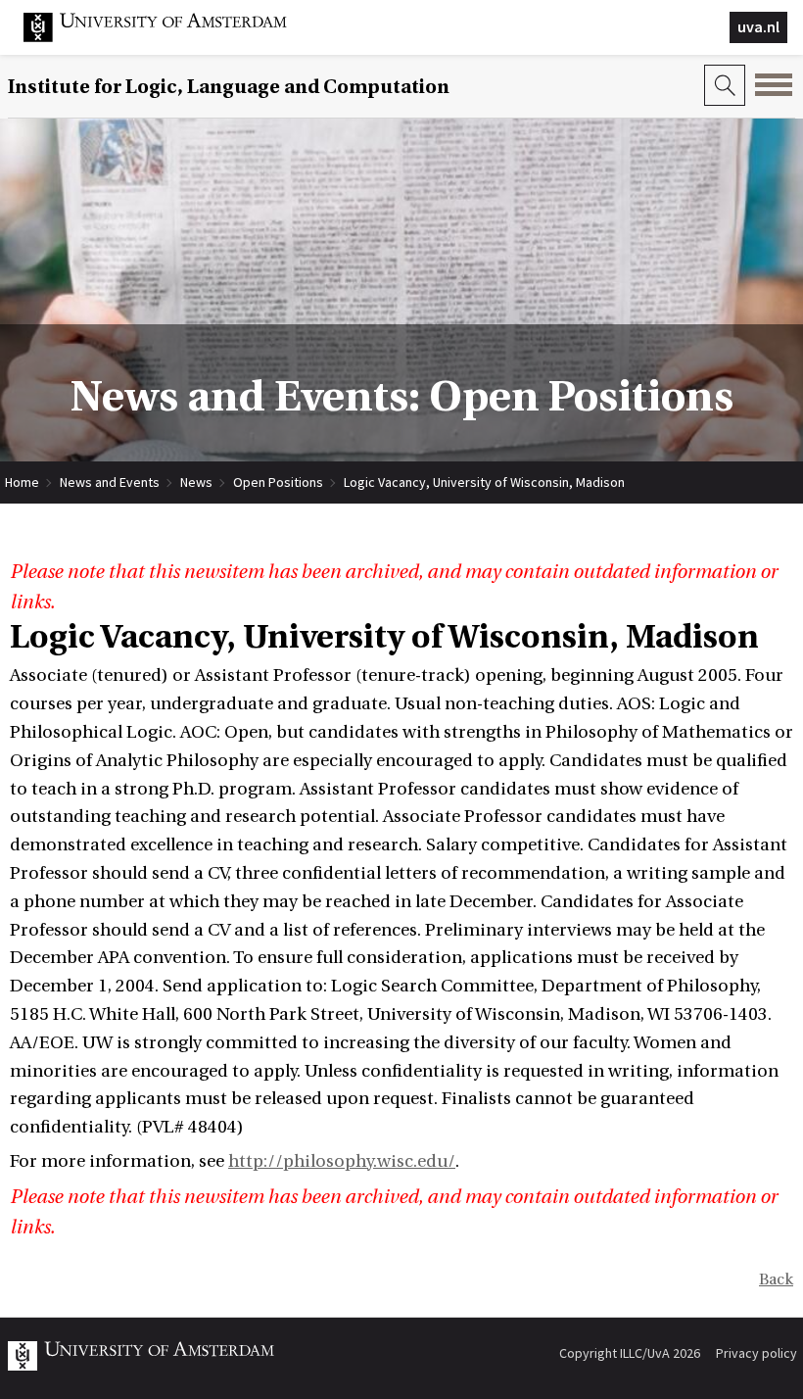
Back (776, 1279)
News (196, 482)
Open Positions (278, 482)
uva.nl (758, 26)
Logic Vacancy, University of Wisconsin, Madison (484, 482)
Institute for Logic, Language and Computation (228, 86)
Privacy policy (756, 1353)
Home (22, 482)
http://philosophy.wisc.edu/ (341, 1161)
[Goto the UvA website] (170, 37)
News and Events (110, 482)
